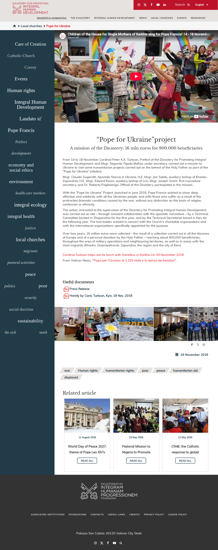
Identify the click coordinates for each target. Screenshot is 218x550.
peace (30, 274)
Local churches (31, 26)
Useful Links (116, 514)
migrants (31, 251)
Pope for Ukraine (58, 26)
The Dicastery (80, 17)
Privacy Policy (154, 514)
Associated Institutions (47, 514)
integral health (21, 216)
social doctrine (21, 309)
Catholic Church (21, 55)
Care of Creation (30, 44)
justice (30, 228)
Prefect (21, 142)
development (21, 153)
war (67, 370)
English (199, 4)
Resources (198, 17)
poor (43, 285)
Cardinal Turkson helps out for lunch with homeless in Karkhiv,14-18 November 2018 (123, 254)
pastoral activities (21, 263)
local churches (162, 17)
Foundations (77, 514)
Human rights (21, 90)
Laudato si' (30, 118)
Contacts (97, 514)
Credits (134, 514)
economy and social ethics (21, 167)
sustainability (30, 320)
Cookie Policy (177, 514)
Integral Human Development (114, 17)
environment (21, 181)
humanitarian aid (185, 370)
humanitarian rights (120, 370)
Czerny (30, 67)
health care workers (30, 193)
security (31, 298)
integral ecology (30, 205)
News (143, 17)
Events (181, 17)
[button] (67, 324)
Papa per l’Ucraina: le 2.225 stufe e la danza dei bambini (134, 260)
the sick (10, 332)
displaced (71, 377)
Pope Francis (21, 130)
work (43, 332)
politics (9, 286)
